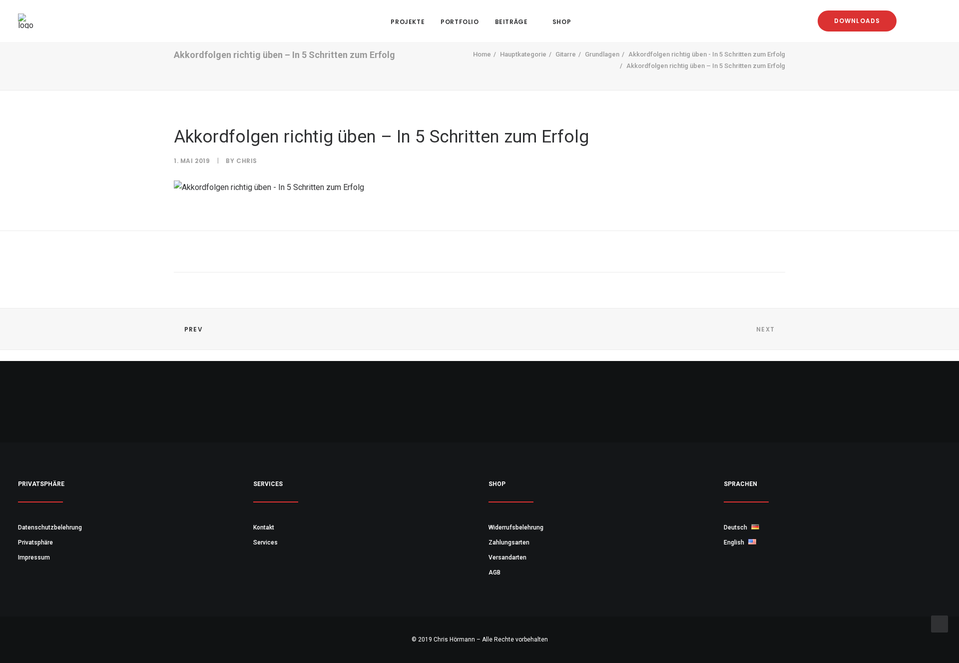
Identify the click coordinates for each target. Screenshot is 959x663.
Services (265, 542)
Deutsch (736, 527)
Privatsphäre (35, 542)
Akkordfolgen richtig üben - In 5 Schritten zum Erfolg (706, 54)
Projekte (408, 22)
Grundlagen (602, 54)
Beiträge (511, 22)
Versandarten (507, 557)
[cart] (934, 21)
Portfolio (460, 22)
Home (482, 54)
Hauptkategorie (523, 54)
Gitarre (565, 54)
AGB (494, 572)
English (735, 542)
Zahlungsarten (508, 542)
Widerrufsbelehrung (515, 527)
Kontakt (263, 527)
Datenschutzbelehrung (50, 527)
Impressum (34, 557)
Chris (246, 160)
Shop (561, 22)
